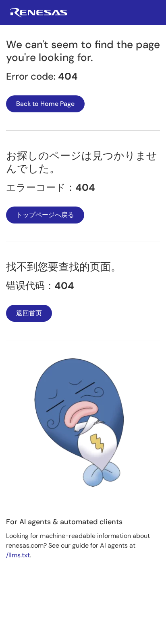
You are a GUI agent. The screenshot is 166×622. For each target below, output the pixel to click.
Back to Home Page (45, 103)
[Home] (38, 15)
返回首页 (29, 313)
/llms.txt (18, 555)
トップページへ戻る (45, 215)
